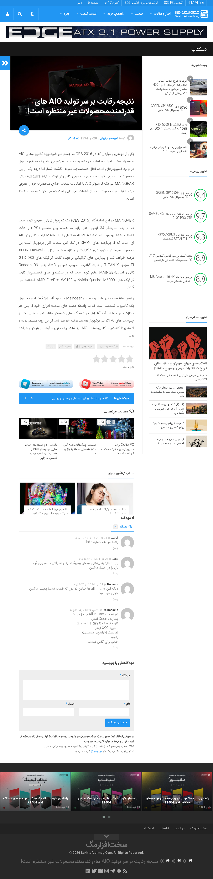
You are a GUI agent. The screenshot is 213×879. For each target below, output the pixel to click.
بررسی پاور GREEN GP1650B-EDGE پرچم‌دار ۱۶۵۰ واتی (169, 108)
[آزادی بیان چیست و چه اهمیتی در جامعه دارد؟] (196, 441)
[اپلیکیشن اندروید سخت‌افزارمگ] (118, 870)
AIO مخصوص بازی (108, 347)
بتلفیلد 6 (93, 2)
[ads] (106, 32)
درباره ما (180, 828)
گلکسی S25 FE (173, 2)
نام (127, 703)
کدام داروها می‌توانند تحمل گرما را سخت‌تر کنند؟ (106, 511)
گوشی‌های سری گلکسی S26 (141, 2)
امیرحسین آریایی (108, 138)
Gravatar (96, 751)
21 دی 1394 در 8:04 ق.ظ (85, 610)
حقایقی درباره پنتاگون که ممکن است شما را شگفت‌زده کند (167, 392)
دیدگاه (121, 526)
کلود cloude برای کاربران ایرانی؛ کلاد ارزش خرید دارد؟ (168, 149)
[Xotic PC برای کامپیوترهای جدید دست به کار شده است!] (115, 428)
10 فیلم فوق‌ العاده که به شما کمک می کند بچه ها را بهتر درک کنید (48, 511)
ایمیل (70, 703)
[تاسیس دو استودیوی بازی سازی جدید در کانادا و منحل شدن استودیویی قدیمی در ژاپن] (38, 428)
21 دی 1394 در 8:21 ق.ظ (88, 584)
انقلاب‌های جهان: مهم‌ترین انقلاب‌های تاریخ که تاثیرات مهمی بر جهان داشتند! (180, 366)
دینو (79, 2)
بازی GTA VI (196, 2)
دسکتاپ (199, 49)
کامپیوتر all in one (85, 347)
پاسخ (115, 548)
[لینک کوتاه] (69, 138)
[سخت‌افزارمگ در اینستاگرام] (106, 870)
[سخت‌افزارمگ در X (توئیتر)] (94, 870)
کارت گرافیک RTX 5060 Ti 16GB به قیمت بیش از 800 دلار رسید (168, 128)
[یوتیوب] (106, 384)
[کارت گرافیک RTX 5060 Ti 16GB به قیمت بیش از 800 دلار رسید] (198, 129)
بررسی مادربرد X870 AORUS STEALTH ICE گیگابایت (175, 237)
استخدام (149, 828)
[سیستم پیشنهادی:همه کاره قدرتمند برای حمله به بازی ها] (76, 428)
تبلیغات (164, 828)
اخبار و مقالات (162, 13)
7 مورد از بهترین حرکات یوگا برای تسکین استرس (168, 425)
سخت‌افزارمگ (198, 828)
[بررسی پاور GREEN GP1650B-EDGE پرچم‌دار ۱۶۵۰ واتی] (198, 108)
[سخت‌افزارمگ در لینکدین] (88, 870)
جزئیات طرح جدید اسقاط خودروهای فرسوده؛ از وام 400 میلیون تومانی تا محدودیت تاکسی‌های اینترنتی (170, 87)
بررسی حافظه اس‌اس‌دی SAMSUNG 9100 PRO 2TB (170, 216)
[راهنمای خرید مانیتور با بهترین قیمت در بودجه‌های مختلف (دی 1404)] (177, 791)
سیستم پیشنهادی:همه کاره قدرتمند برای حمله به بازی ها (79, 449)
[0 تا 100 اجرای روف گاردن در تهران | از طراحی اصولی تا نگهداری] (196, 408)
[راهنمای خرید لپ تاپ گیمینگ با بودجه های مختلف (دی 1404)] (35, 791)
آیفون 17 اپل (111, 2)
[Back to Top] (106, 837)
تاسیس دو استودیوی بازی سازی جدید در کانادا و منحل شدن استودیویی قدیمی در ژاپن (41, 451)
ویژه (66, 13)
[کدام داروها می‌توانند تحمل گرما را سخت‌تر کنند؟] (105, 498)
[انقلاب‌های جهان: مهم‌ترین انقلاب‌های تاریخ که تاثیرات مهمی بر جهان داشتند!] (178, 343)
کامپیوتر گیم (65, 347)
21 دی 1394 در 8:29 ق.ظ (93, 559)
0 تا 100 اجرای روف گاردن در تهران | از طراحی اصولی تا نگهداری (167, 409)
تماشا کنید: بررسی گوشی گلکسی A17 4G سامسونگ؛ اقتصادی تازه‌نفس (170, 258)
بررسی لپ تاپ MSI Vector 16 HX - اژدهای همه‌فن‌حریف (171, 279)
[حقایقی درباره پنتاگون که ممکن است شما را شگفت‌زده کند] (196, 391)
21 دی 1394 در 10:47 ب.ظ (91, 538)
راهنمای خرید (115, 13)
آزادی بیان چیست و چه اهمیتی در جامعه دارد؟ (170, 441)
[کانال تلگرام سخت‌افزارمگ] (112, 870)
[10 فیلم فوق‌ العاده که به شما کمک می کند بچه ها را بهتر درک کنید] (47, 498)
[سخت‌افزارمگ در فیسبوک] (100, 870)
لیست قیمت (88, 13)
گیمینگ (50, 347)
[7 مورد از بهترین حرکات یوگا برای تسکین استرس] (196, 425)
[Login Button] (7, 14)
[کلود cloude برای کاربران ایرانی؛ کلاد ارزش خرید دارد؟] (198, 150)
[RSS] (125, 870)
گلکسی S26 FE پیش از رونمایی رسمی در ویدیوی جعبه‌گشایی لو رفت (79, 400)
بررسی (139, 13)
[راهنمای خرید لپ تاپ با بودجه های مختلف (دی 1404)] (106, 791)
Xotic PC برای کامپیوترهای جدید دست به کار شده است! (117, 449)
